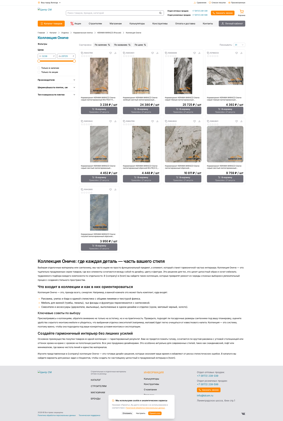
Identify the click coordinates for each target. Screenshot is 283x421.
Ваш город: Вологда (49, 2)
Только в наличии (50, 68)
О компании (150, 389)
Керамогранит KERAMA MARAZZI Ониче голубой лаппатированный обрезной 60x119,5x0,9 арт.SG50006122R (98, 235)
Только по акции (49, 72)
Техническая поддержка (89, 415)
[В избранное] (110, 53)
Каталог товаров (53, 23)
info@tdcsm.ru (205, 395)
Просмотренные (238, 2)
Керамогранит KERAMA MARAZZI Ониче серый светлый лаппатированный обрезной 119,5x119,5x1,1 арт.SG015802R (224, 167)
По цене (139, 45)
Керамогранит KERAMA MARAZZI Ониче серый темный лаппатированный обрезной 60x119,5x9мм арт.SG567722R (224, 98)
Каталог (96, 380)
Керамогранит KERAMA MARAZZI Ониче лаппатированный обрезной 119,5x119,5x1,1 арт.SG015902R (182, 167)
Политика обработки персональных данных (57, 415)
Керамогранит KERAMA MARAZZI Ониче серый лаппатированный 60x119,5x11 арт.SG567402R (98, 98)
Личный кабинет (234, 23)
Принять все (154, 413)
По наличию (101, 45)
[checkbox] (39, 68)
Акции (77, 23)
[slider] (39, 61)
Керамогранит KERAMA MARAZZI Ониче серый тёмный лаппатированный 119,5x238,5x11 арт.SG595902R (182, 98)
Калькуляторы (137, 23)
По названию (120, 45)
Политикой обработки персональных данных (145, 408)
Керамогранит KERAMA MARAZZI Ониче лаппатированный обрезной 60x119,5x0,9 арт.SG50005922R (141, 167)
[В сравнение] (115, 53)
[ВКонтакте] (243, 414)
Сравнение (201, 2)
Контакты (208, 23)
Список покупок (219, 2)
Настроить (140, 413)
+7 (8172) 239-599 (199, 15)
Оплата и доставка (185, 23)
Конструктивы (160, 23)
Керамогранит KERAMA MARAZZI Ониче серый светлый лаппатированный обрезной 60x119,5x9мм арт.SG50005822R (98, 167)
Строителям (95, 23)
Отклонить (127, 413)
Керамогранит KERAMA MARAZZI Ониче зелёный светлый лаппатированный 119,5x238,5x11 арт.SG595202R (140, 98)
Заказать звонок (224, 13)
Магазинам (116, 23)
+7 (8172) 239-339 (199, 11)
